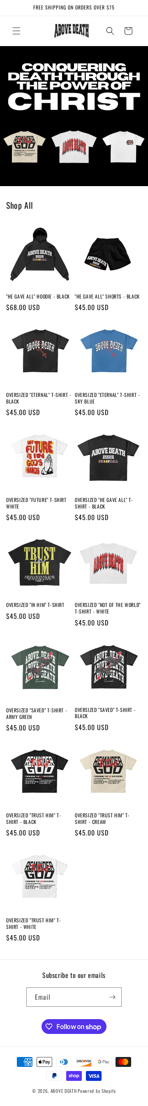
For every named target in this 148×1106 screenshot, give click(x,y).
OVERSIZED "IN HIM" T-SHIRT (35, 605)
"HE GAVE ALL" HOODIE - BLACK (38, 296)
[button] (16, 31)
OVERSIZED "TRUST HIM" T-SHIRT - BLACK (33, 818)
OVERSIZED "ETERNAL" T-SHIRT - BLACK (38, 398)
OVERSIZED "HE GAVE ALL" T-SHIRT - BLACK (104, 503)
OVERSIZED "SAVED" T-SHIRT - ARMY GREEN (36, 713)
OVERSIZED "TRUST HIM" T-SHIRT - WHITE (33, 923)
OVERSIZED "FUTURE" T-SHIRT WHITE (36, 503)
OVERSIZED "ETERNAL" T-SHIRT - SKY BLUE (107, 398)
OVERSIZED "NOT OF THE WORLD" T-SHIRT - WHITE (108, 608)
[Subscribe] (112, 997)
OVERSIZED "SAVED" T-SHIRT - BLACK (105, 713)
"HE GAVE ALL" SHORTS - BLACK (107, 296)
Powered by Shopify (97, 1090)
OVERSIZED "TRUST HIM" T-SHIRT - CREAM (102, 818)
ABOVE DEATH (64, 1090)
